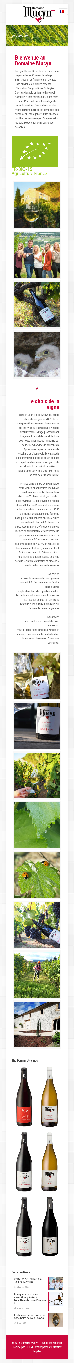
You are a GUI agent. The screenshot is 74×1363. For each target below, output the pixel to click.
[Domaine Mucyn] (37, 14)
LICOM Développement (38, 1347)
